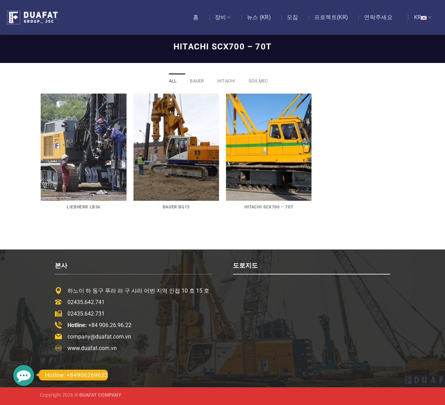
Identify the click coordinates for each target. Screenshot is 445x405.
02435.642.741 (86, 302)
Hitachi (226, 81)
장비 (220, 17)
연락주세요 (378, 17)
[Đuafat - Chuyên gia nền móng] (40, 17)
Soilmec (258, 81)
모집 (292, 17)
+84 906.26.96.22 (109, 325)
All (173, 81)
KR (417, 17)
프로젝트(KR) (331, 17)
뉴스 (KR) (259, 17)
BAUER (197, 81)
